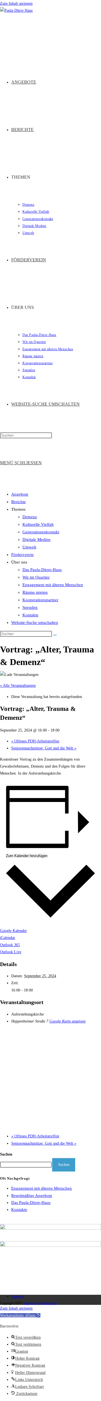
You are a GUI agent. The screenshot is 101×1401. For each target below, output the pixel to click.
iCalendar (7, 938)
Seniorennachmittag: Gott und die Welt (43, 748)
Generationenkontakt (40, 532)
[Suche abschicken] (55, 635)
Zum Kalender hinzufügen (26, 856)
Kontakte (30, 615)
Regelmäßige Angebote (31, 1195)
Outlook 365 (10, 945)
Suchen (6, 1154)
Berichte (18, 502)
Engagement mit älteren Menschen (52, 585)
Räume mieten (35, 592)
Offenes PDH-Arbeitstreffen (35, 741)
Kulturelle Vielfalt (38, 524)
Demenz (29, 517)
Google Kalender (13, 931)
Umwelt (29, 547)
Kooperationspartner (40, 600)
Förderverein (22, 554)
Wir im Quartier (36, 577)
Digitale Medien (36, 539)
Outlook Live (10, 952)
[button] (20, 1315)
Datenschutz (48, 1303)
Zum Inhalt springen (16, 3)
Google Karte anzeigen (67, 1021)
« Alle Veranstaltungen (18, 685)
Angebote (19, 494)
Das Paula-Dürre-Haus (42, 569)
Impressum (30, 1303)
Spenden (30, 607)
